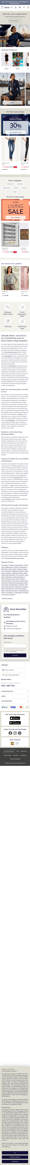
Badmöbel (17, 477)
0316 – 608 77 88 (7, 686)
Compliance (23, 755)
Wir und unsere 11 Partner (9, 1073)
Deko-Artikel (12, 569)
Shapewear (4, 569)
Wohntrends (12, 366)
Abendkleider (8, 356)
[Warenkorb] (28, 7)
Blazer (21, 414)
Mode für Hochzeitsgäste (16, 583)
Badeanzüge (9, 567)
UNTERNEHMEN (6, 701)
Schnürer (16, 567)
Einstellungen (15, 1161)
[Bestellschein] (20, 7)
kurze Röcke (4, 584)
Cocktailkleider (10, 420)
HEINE (3, 696)
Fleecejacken (10, 588)
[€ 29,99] (10, 278)
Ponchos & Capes (10, 579)
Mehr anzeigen (13, 651)
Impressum (16, 755)
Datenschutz (24, 751)
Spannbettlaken (13, 584)
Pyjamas (11, 565)
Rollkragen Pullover (17, 573)
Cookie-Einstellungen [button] (15, 759)
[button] (2, 7)
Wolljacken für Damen (11, 590)
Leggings (8, 573)
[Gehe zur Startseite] (7, 7)
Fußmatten (20, 184)
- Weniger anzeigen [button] (7, 598)
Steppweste (18, 586)
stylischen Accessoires (11, 352)
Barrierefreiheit (7, 755)
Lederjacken (7, 571)
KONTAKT (4, 665)
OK (15, 1152)
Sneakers (19, 569)
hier (13, 1093)
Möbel (15, 192)
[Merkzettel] (24, 7)
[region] (15, 1116)
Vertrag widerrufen (9, 751)
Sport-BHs (15, 581)
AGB (17, 751)
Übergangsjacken (18, 577)
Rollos (25, 583)
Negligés (21, 584)
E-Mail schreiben (8, 670)
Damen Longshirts (10, 594)
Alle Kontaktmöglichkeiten (11, 675)
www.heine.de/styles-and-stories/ (14, 558)
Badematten (6, 188)
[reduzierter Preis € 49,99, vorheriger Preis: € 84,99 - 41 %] (10, 149)
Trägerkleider (18, 592)
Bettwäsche (10, 184)
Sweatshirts (9, 592)
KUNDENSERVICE (7, 691)
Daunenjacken (19, 565)
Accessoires (4, 565)
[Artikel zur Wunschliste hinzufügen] (17, 139)
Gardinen (16, 188)
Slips (17, 579)
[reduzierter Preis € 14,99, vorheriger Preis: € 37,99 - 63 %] (10, 234)
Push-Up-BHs (20, 575)
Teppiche (24, 188)
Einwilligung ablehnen (15, 1157)
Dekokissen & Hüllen (18, 571)
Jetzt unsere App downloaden (15, 714)
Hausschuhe (23, 567)
